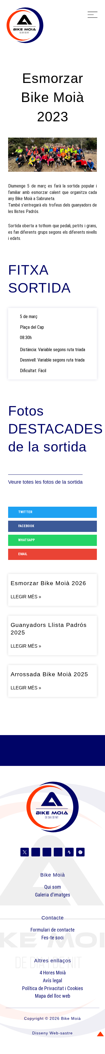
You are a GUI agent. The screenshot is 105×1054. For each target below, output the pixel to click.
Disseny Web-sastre (52, 1033)
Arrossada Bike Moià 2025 (49, 674)
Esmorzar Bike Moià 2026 (48, 583)
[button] (92, 16)
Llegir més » (26, 596)
